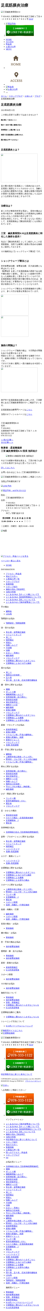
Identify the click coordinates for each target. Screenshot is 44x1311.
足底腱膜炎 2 (12, 820)
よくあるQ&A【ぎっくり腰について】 (23, 594)
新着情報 (10, 584)
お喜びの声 (11, 47)
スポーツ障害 (12, 902)
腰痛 (8, 689)
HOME (9, 39)
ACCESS (9, 42)
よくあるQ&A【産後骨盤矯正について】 (24, 597)
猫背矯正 (10, 640)
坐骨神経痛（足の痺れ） (16, 697)
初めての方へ (12, 576)
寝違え (9, 643)
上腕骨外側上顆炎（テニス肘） (19, 757)
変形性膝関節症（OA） (16, 801)
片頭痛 (9, 648)
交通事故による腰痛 (14, 718)
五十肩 (9, 678)
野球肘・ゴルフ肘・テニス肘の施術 (21, 759)
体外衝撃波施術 (13, 946)
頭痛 (8, 650)
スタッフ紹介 (12, 587)
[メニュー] (7, 92)
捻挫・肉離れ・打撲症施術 (17, 905)
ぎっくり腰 (11, 692)
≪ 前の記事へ (7, 440)
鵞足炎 (9, 803)
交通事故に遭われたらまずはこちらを (22, 1005)
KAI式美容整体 (12, 970)
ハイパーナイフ (13, 849)
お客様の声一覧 (13, 579)
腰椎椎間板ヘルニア (14, 694)
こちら (29, 410)
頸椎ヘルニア (12, 645)
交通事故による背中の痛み (17, 720)
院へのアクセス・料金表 (16, 1152)
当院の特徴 (11, 592)
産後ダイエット (13, 740)
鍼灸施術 (10, 655)
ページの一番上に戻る (11, 561)
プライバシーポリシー (33, 1081)
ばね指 (9, 614)
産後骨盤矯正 (12, 729)
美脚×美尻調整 (12, 745)
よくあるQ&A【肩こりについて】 (21, 600)
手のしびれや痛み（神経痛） (18, 787)
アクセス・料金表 (14, 574)
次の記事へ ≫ (7, 442)
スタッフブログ (13, 581)
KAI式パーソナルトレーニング (19, 1026)
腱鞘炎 (9, 611)
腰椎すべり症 (12, 705)
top (7, 1157)
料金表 (9, 44)
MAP (31, 19)
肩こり (9, 637)
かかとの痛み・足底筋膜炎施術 (19, 818)
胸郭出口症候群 (14, 675)
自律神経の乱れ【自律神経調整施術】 (22, 832)
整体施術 (10, 928)
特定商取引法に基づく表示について (16, 1074)
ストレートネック (14, 635)
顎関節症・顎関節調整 (15, 623)
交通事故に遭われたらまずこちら (20, 661)
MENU (9, 49)
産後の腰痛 (11, 710)
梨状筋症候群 (12, 700)
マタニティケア (13, 658)
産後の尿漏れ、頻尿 (14, 737)
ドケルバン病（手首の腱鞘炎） (19, 735)
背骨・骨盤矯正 (13, 1002)
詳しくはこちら (8, 468)
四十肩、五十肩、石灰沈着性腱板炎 (21, 680)
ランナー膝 (11, 798)
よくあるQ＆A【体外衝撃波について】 (23, 602)
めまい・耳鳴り (13, 653)
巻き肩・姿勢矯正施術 (15, 632)
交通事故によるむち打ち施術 (18, 663)
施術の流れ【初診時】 (15, 589)
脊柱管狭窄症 (13, 702)
